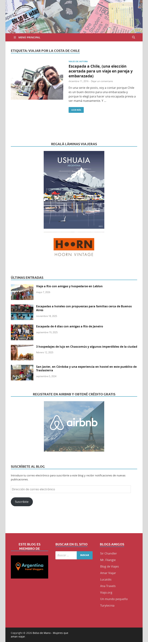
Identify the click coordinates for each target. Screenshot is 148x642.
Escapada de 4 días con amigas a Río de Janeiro (69, 326)
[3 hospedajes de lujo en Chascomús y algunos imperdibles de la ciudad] (22, 347)
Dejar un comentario (102, 81)
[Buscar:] (74, 555)
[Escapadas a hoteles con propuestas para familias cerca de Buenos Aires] (22, 307)
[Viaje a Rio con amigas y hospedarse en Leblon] (22, 287)
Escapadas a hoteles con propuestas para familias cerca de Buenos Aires (84, 308)
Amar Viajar (108, 573)
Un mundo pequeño (114, 599)
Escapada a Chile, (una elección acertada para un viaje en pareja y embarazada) (101, 71)
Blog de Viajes (109, 566)
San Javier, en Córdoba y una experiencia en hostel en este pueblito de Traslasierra (86, 368)
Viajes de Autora (78, 61)
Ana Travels (108, 586)
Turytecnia (107, 605)
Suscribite (22, 502)
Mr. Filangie (108, 560)
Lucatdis (106, 579)
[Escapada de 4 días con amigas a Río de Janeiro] (22, 327)
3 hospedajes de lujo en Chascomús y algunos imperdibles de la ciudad (86, 347)
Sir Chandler (108, 553)
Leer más (75, 109)
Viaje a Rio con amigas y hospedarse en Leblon (69, 286)
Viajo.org (106, 592)
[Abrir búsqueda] (133, 37)
